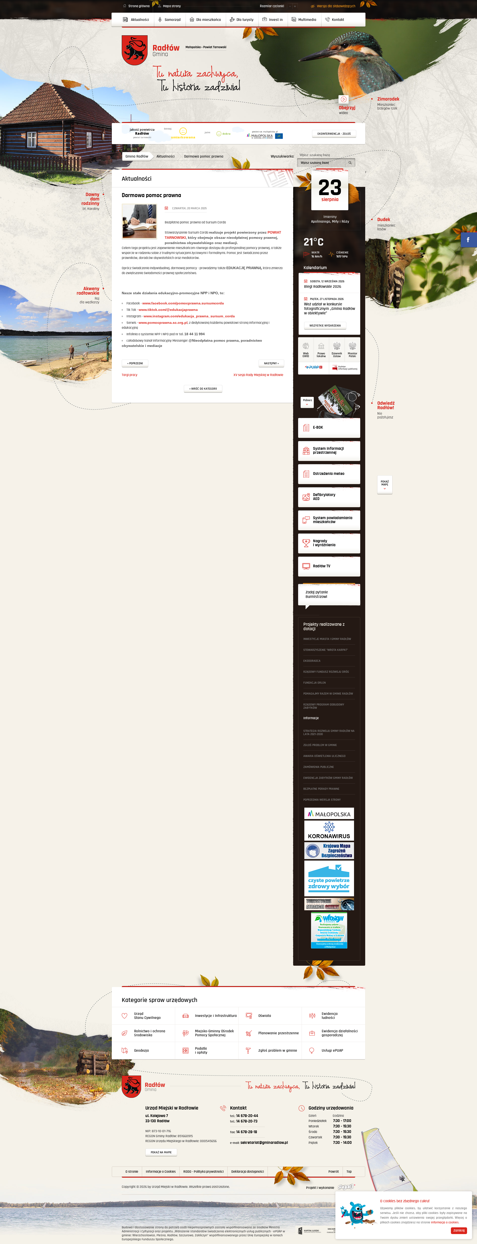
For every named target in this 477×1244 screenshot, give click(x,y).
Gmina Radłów (136, 156)
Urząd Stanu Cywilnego (147, 1015)
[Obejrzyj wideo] (343, 101)
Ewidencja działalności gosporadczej (340, 1033)
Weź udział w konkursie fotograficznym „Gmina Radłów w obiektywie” (329, 309)
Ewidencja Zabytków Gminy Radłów (328, 778)
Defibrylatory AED (385, 485)
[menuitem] (138, 20)
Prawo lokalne (321, 355)
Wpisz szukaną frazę (315, 155)
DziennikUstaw (337, 355)
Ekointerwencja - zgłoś (334, 134)
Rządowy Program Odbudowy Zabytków (323, 706)
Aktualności (166, 156)
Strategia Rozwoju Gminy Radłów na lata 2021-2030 (329, 732)
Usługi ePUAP (332, 1050)
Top (349, 1171)
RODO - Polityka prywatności (203, 1171)
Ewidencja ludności (330, 1015)
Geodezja (141, 1050)
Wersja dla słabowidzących (336, 6)
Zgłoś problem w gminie (320, 745)
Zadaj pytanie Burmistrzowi (317, 594)
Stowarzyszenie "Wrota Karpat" (325, 650)
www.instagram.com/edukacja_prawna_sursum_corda (189, 316)
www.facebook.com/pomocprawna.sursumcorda (183, 303)
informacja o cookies (445, 1222)
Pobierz (307, 400)
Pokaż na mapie (161, 1152)
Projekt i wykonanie (320, 1188)
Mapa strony (172, 6)
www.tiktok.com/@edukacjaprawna (168, 310)
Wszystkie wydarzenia (325, 326)
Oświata (264, 1015)
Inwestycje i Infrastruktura (216, 1015)
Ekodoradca (311, 661)
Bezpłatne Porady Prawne (321, 789)
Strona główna (139, 6)
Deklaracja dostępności (247, 1171)
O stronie (131, 1171)
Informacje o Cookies (161, 1171)
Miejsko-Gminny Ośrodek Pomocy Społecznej (214, 1033)
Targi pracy (129, 375)
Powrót (333, 1171)
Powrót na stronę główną (151, 50)
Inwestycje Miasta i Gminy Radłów (327, 639)
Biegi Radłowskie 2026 (322, 286)
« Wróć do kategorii (203, 389)
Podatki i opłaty (201, 1050)
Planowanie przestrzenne (278, 1033)
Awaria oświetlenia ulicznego (324, 756)
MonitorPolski (352, 355)
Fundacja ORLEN (314, 683)
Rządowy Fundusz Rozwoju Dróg (326, 672)
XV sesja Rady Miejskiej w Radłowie (258, 375)
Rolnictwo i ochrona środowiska (149, 1033)
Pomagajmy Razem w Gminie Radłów (328, 694)
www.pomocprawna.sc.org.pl (163, 323)
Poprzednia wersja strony (322, 800)
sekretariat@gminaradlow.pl (259, 1142)
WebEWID (306, 355)
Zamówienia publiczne (318, 767)
